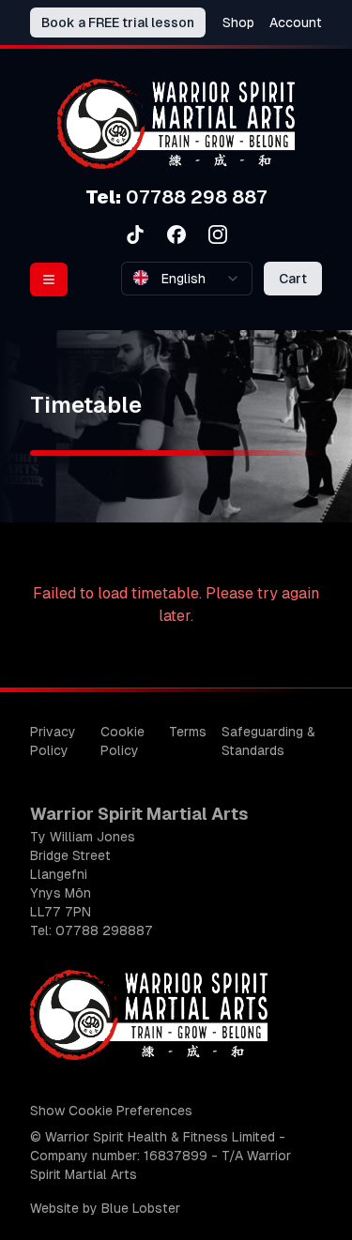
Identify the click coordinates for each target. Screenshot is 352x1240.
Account (295, 22)
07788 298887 (104, 930)
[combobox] (187, 278)
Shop (238, 22)
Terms (188, 731)
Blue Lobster (140, 1208)
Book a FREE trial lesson (117, 22)
